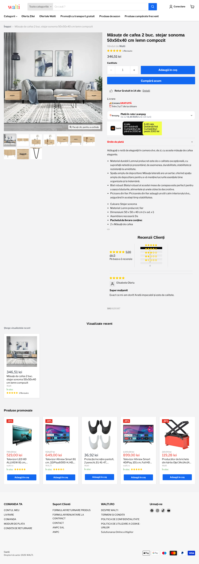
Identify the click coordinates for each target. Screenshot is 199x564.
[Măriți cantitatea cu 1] (134, 70)
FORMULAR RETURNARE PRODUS (72, 510)
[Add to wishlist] (108, 229)
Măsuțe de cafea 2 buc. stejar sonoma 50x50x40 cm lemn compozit (21, 379)
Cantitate (112, 63)
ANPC (56, 532)
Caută (6, 552)
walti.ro (10, 465)
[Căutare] (152, 6)
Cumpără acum (151, 80)
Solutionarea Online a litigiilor (117, 532)
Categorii (10, 16)
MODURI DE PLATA (14, 523)
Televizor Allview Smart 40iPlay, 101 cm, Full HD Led (136, 462)
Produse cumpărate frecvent (142, 16)
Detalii (146, 90)
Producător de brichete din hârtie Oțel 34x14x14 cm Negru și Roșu (175, 462)
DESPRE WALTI (109, 510)
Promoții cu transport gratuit (77, 16)
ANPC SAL (58, 527)
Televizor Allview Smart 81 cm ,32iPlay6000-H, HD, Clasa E (60, 462)
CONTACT (58, 523)
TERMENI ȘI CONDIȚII (113, 514)
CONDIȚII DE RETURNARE (18, 528)
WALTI (48, 465)
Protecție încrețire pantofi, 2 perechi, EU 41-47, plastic (99, 462)
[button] (151, 245)
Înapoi (7, 26)
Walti (122, 46)
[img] (117, 278)
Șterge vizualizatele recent (17, 328)
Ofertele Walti (47, 16)
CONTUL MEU (11, 510)
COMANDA (10, 519)
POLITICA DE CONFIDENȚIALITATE (120, 519)
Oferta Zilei (28, 16)
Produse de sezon (109, 16)
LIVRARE (9, 514)
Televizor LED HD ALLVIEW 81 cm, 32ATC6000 (17, 462)
